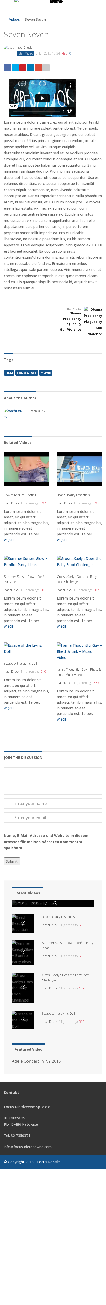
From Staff (27, 373)
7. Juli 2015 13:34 (48, 53)
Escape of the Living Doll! (21, 663)
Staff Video (25, 53)
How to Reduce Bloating (20, 495)
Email (46, 67)
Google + (38, 67)
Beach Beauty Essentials (73, 495)
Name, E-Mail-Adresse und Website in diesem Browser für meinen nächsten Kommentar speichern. (46, 841)
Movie (46, 373)
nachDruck (24, 47)
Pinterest (22, 67)
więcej (9, 540)
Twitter (15, 67)
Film (9, 373)
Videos (14, 19)
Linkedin (30, 67)
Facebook (7, 67)
